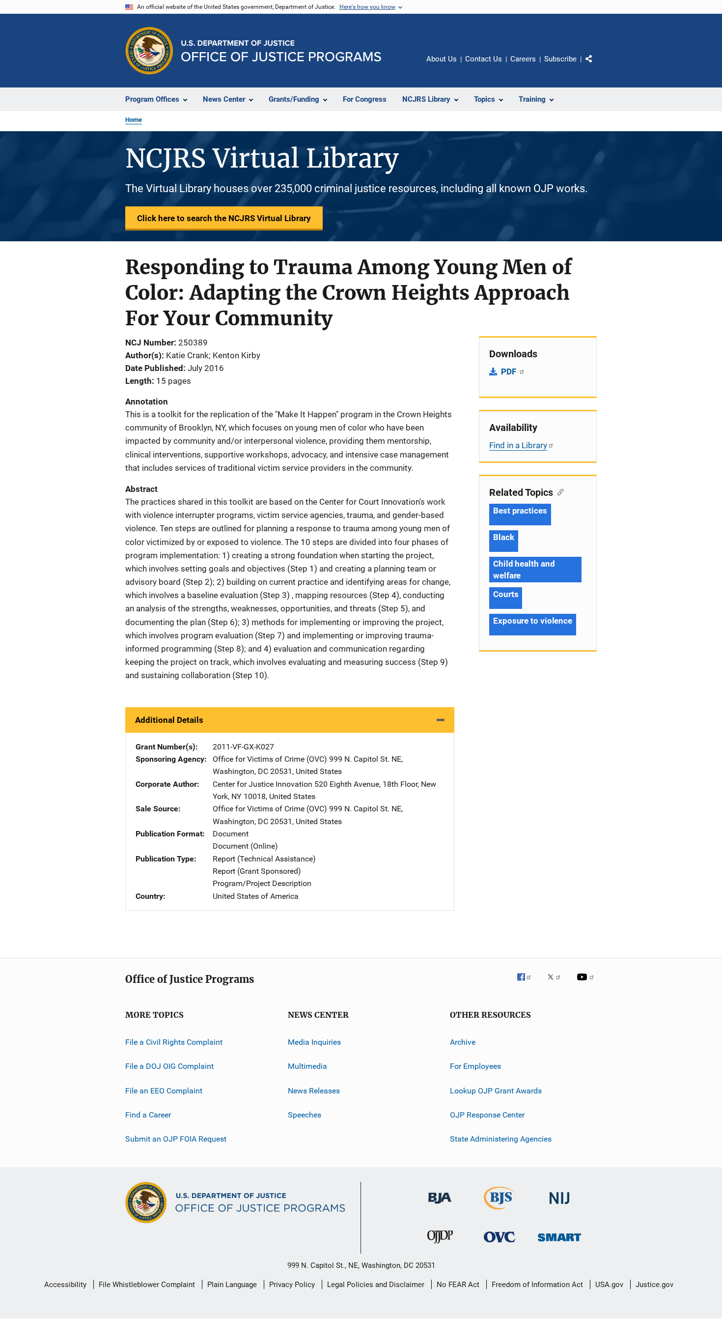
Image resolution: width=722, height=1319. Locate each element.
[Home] (281, 50)
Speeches (304, 1114)
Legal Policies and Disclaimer (375, 1284)
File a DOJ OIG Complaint (169, 1066)
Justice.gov (654, 1284)
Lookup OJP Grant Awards (496, 1090)
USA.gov (609, 1284)
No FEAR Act (458, 1284)
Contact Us (483, 59)
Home (133, 119)
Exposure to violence (532, 621)
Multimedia (307, 1066)
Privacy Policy (292, 1284)
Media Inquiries (314, 1042)
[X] (557, 984)
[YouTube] (587, 984)
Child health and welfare (524, 569)
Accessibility (65, 1284)
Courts (505, 594)
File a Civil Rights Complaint (173, 1042)
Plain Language (232, 1284)
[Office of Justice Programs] (149, 51)
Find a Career (148, 1114)
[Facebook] (528, 984)
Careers (523, 59)
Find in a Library (518, 445)
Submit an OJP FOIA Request (175, 1139)
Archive (462, 1042)
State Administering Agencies (501, 1139)
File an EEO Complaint (163, 1090)
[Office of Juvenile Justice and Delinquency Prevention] (440, 1245)
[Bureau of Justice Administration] (439, 1205)
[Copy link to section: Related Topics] (558, 491)
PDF (509, 371)
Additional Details (169, 720)
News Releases (314, 1090)
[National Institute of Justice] (559, 1205)
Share (597, 66)
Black (503, 537)
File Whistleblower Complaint (147, 1284)
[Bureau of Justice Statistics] (500, 1211)
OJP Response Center (487, 1114)
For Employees (475, 1066)
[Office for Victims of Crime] (499, 1244)
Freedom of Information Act (537, 1284)
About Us (441, 59)
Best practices (520, 511)
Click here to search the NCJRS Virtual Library (224, 218)
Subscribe (560, 59)
